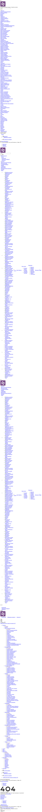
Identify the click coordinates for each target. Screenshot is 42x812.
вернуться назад (3, 793)
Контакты (2, 798)
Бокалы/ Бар (9, 714)
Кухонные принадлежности (12, 727)
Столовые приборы (10, 667)
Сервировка (9, 705)
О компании (2, 794)
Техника (8, 737)
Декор (8, 743)
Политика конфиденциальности (8, 807)
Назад (7, 626)
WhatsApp (4, 146)
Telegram (4, 145)
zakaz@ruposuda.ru (4, 141)
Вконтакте (5, 144)
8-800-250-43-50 (4, 131)
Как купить (7, 753)
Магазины (2, 797)
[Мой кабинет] (0, 606)
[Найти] (1, 9)
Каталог (6, 627)
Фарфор (8, 675)
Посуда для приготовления (12, 630)
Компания (7, 759)
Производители (3, 796)
